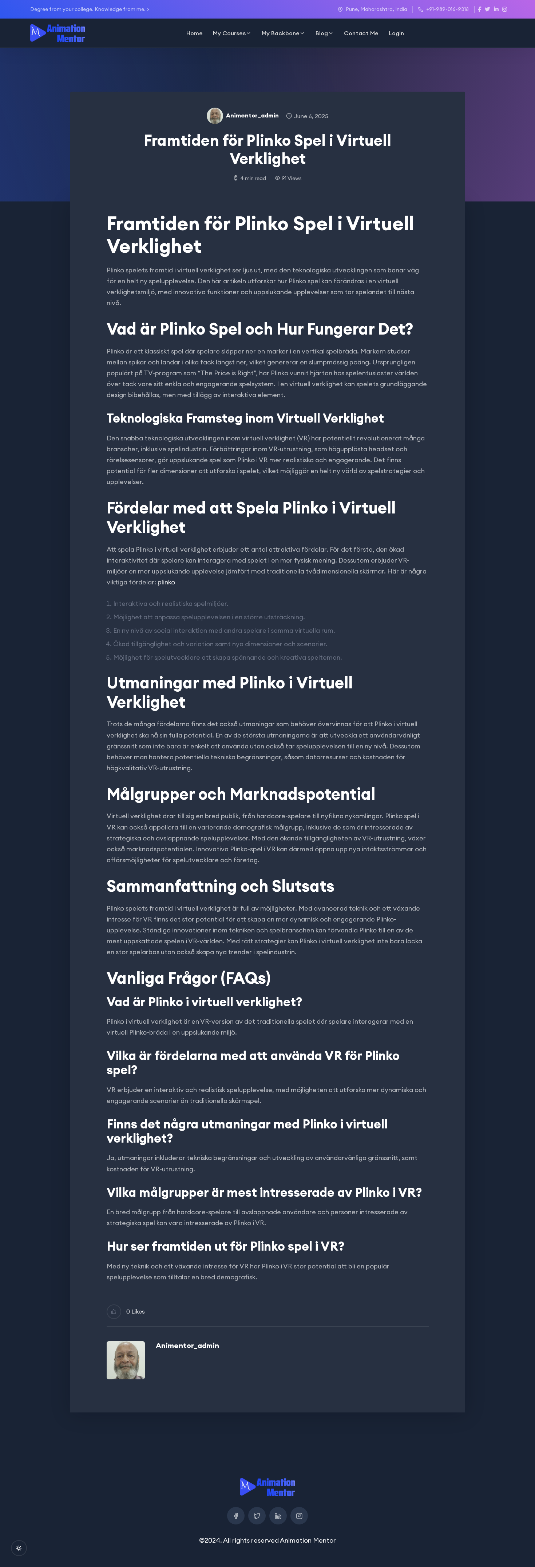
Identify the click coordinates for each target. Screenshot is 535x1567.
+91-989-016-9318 (447, 9)
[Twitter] (257, 1515)
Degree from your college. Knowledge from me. (88, 9)
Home (194, 33)
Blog (322, 33)
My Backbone (281, 33)
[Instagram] (299, 1515)
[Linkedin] (278, 1515)
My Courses (229, 33)
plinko (166, 582)
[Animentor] (58, 33)
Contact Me (361, 33)
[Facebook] (236, 1515)
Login (396, 33)
